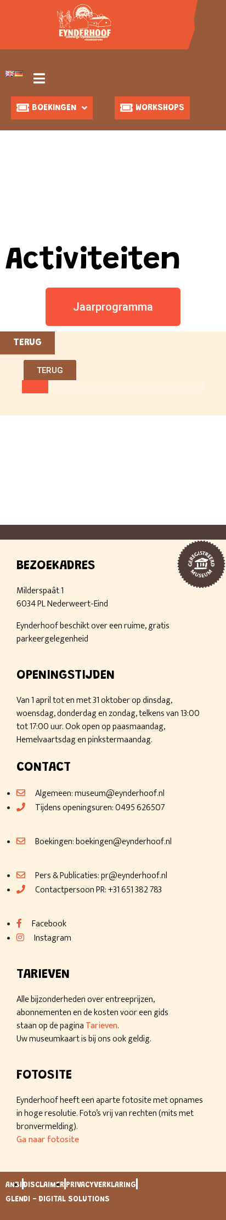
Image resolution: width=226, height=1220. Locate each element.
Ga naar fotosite (47, 1139)
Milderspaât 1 (40, 590)
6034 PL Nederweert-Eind (62, 604)
